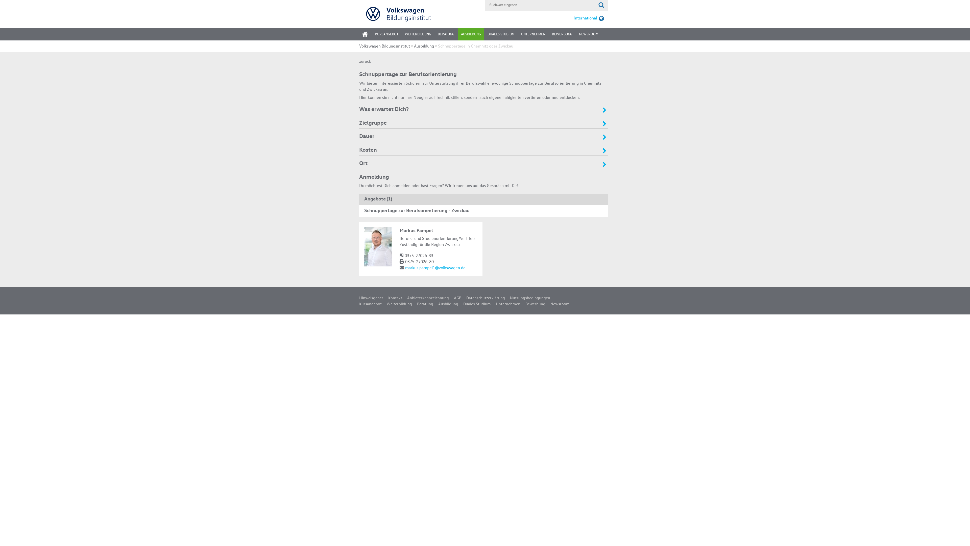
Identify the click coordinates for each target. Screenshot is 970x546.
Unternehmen (533, 34)
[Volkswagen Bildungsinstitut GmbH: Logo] (420, 13)
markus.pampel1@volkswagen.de (435, 267)
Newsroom (588, 34)
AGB (457, 297)
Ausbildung (471, 34)
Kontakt (395, 297)
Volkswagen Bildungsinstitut (384, 46)
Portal (368, 36)
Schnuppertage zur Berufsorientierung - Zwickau (417, 210)
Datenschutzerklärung (485, 297)
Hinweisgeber (371, 297)
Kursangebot (386, 34)
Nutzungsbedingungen (530, 297)
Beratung (446, 34)
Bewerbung (562, 34)
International (585, 17)
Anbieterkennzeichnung (428, 297)
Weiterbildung (418, 34)
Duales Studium (501, 34)
